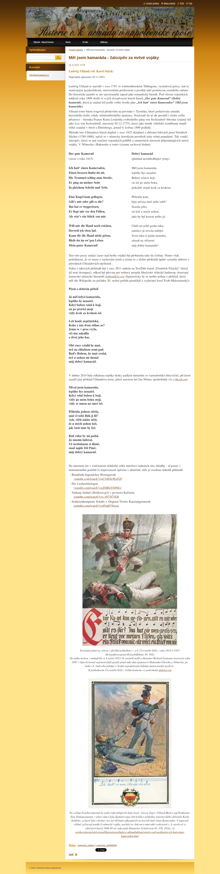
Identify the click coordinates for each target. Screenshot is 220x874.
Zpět (71, 854)
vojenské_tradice (86, 845)
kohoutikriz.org (115, 276)
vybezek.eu (179, 379)
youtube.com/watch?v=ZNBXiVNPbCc (98, 488)
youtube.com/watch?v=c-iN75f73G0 (96, 496)
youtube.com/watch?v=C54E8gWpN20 (98, 479)
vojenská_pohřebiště (106, 845)
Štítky (72, 845)
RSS (182, 3)
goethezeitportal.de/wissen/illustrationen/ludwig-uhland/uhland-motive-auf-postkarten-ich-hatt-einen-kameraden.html (130, 834)
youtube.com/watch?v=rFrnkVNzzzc (96, 505)
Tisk (190, 3)
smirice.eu (164, 670)
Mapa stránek (169, 3)
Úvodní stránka (76, 50)
